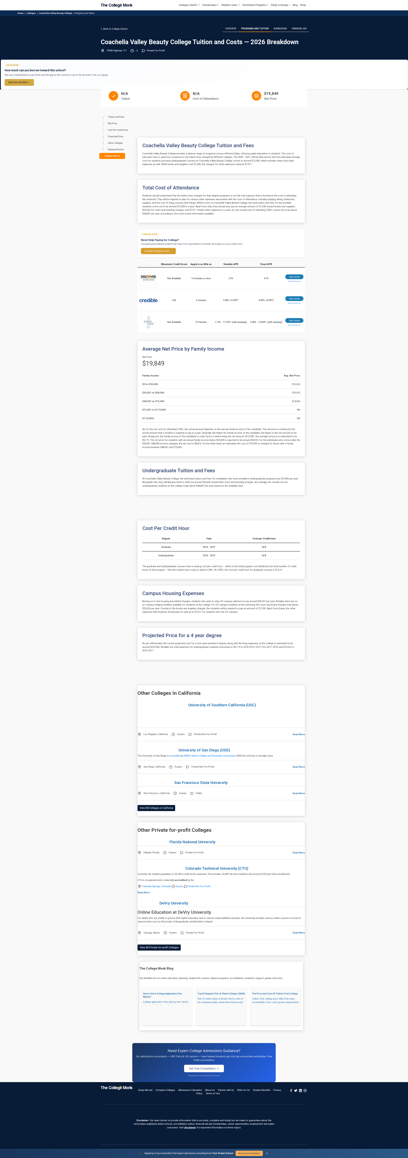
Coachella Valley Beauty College (56, 13)
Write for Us (243, 1090)
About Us (210, 1090)
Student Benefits (261, 1090)
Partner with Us (226, 1090)
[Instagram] (305, 1090)
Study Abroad (145, 1090)
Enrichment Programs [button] (254, 5)
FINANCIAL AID (299, 28)
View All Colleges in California (156, 807)
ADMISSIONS (280, 28)
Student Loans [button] (229, 5)
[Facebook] (291, 1090)
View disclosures (294, 281)
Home (21, 13)
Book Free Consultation (249, 1153)
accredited (174, 755)
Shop (303, 5)
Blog (295, 5)
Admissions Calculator (190, 1090)
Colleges (31, 13)
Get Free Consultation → (204, 1068)
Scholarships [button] (209, 5)
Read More (299, 734)
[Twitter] (296, 1090)
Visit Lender (294, 277)
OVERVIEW (230, 28)
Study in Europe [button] (279, 5)
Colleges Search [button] (188, 5)
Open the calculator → (19, 82)
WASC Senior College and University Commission (210, 755)
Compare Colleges (165, 1090)
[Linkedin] (300, 1090)
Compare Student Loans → (158, 251)
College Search (112, 156)
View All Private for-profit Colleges (159, 947)
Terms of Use (213, 1093)
